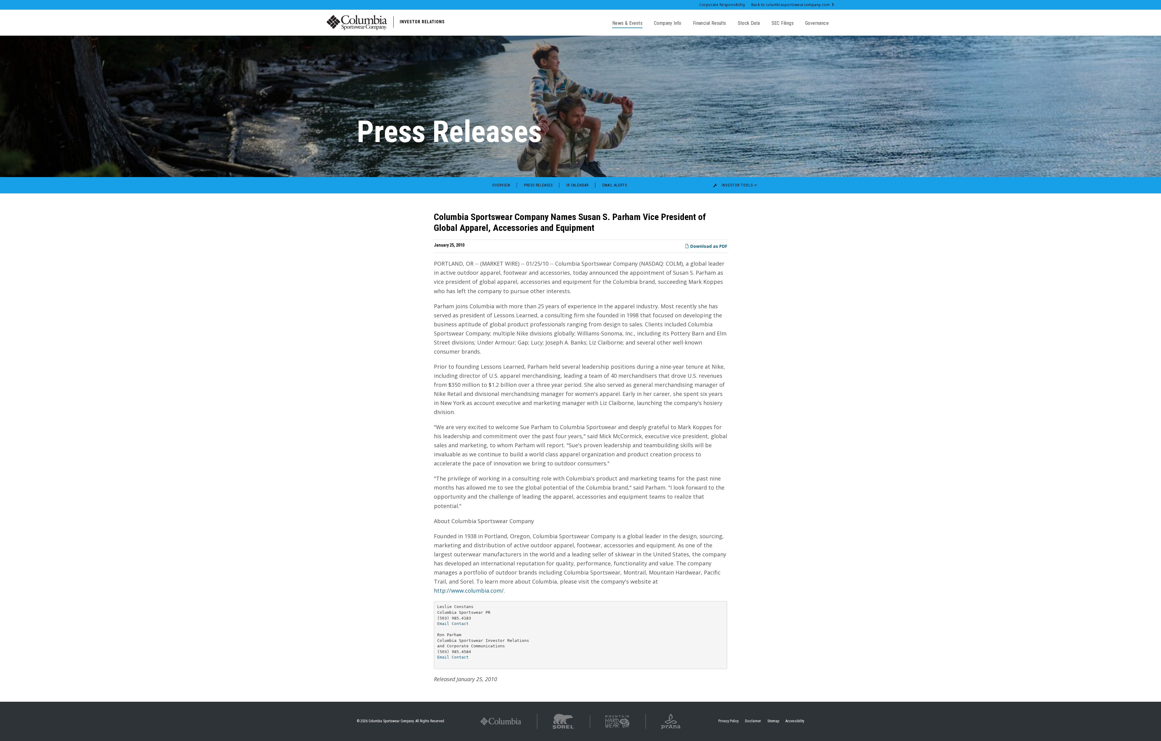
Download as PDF (708, 246)
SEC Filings (783, 23)
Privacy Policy (728, 721)
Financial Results (709, 23)
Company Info (667, 23)
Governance (817, 23)
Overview (501, 185)
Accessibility (794, 721)
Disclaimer (753, 721)
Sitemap (773, 721)
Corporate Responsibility (722, 4)
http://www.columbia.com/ (469, 590)
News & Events (627, 23)
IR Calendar (577, 185)
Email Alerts (614, 185)
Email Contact (453, 623)
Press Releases (538, 185)
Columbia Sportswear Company (391, 721)
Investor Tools (737, 185)
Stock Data (749, 23)
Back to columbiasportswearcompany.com (791, 4)
